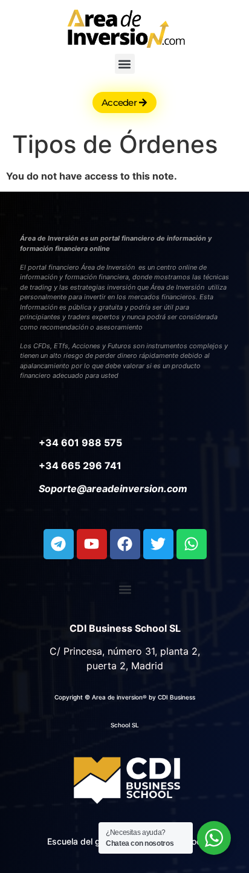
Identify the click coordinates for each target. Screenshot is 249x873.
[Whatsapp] (191, 544)
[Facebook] (125, 544)
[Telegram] (59, 544)
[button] (125, 64)
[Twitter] (158, 544)
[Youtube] (92, 544)
